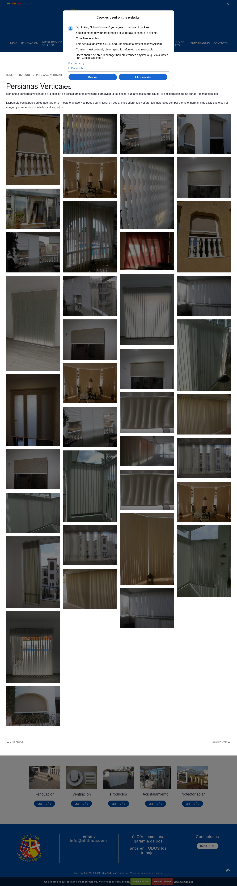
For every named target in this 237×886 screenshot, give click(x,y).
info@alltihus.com (88, 840)
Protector (24, 74)
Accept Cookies (140, 881)
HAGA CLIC (207, 846)
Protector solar (192, 794)
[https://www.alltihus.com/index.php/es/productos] (118, 777)
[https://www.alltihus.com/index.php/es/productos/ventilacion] (81, 777)
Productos (118, 794)
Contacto (220, 43)
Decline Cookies (162, 881)
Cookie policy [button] (77, 63)
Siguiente (220, 742)
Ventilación (81, 794)
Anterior (16, 742)
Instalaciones (52, 43)
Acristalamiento (155, 794)
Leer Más (44, 803)
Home (9, 74)
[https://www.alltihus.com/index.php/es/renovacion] (44, 777)
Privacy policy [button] (77, 68)
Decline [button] (92, 77)
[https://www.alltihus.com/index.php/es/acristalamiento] (155, 777)
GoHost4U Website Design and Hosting (140, 873)
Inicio (14, 43)
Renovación (29, 43)
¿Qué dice (177, 43)
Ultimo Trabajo (199, 43)
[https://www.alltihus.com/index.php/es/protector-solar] (192, 777)
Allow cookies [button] (143, 77)
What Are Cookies (183, 881)
